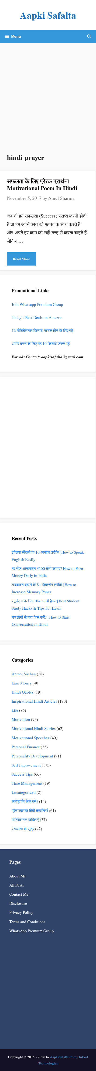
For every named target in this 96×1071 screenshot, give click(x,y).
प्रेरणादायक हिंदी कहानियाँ (30, 810)
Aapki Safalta (48, 15)
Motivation (21, 719)
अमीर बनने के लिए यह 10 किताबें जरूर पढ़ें (41, 343)
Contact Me (18, 894)
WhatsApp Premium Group (31, 930)
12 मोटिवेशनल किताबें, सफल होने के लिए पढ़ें (42, 330)
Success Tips (22, 774)
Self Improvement (26, 765)
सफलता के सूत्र (23, 828)
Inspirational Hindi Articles (34, 701)
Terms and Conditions (27, 921)
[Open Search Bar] (89, 36)
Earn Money (22, 683)
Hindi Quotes (23, 692)
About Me (17, 876)
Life (15, 710)
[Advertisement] (48, 93)
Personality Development (32, 756)
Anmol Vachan (24, 674)
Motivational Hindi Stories (34, 728)
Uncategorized (24, 792)
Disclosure (18, 903)
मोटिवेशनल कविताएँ (25, 819)
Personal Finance (26, 747)
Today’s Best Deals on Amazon (37, 317)
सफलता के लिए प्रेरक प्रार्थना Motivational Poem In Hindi (42, 184)
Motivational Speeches (30, 737)
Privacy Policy (21, 912)
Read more (21, 258)
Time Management (27, 783)
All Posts (16, 885)
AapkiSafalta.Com (63, 1056)
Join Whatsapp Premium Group (37, 304)
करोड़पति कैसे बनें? (25, 801)
